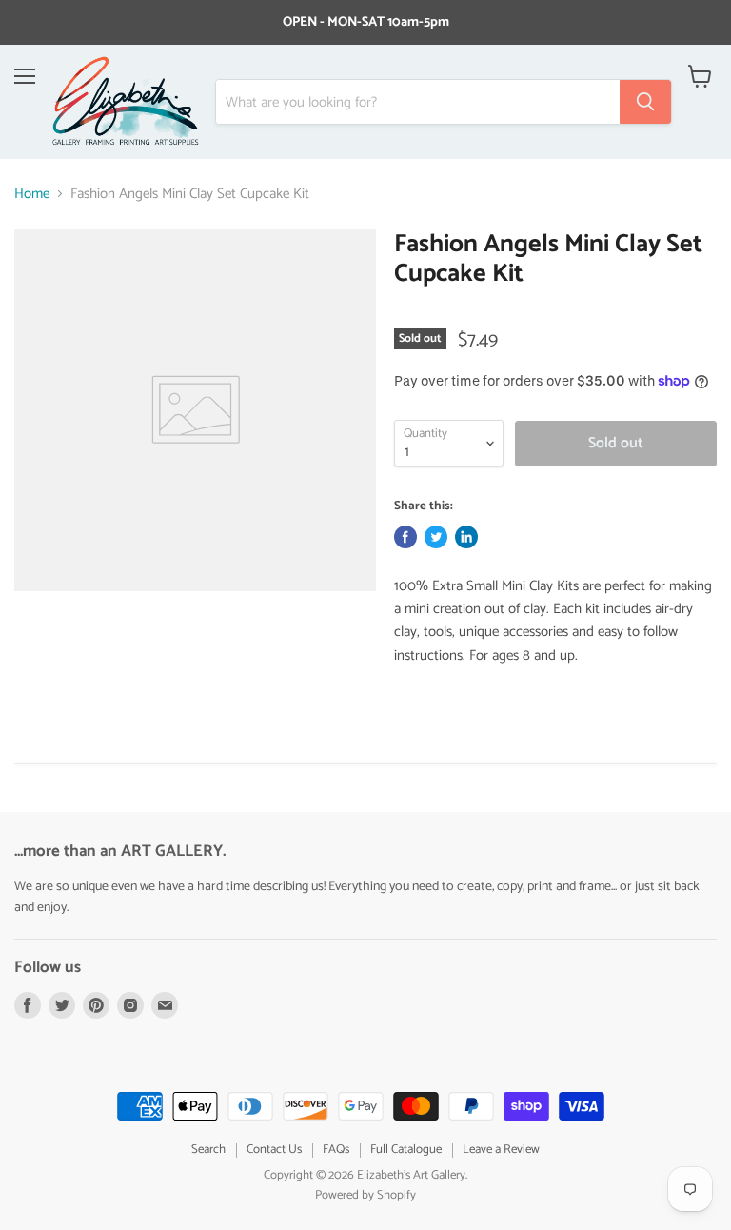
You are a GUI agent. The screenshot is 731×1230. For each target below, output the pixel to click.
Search (208, 1150)
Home (31, 194)
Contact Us (274, 1150)
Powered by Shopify (365, 1195)
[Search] (645, 102)
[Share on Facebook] (405, 537)
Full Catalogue (406, 1150)
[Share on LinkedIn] (466, 537)
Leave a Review (501, 1150)
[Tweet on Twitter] (436, 537)
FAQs (336, 1150)
